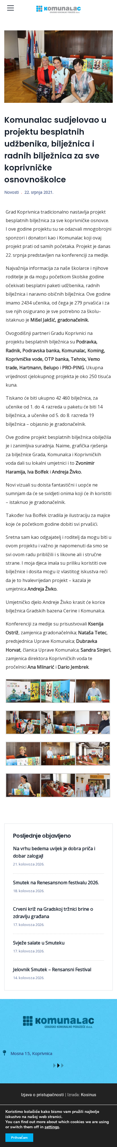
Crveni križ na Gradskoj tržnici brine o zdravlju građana (53, 912)
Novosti (11, 192)
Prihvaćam (19, 1137)
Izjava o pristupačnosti (42, 1094)
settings (52, 1127)
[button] (54, 1065)
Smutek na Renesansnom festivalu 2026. (56, 882)
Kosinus (88, 1094)
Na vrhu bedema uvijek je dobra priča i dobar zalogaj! (54, 852)
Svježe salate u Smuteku (38, 943)
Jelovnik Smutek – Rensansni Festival (52, 969)
